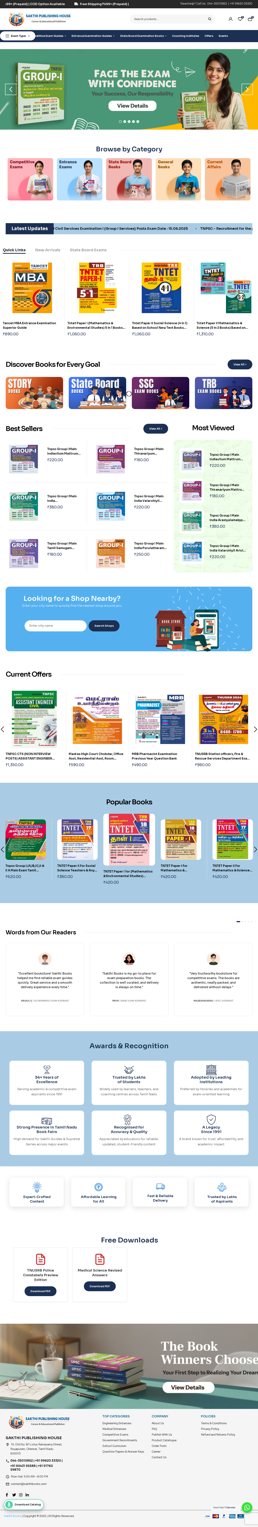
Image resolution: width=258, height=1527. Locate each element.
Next (131, 394)
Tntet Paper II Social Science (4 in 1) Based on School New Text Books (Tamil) (159, 327)
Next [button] (247, 89)
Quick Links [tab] (14, 250)
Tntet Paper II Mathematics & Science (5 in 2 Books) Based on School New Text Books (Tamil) (221, 327)
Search (210, 19)
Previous (2, 729)
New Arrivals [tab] (47, 250)
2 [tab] (124, 121)
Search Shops (104, 625)
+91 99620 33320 (241, 3)
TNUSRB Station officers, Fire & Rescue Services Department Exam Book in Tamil (159, 758)
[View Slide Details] (129, 89)
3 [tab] (129, 121)
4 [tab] (133, 121)
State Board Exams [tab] (88, 250)
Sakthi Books (13, 1516)
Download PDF (40, 1291)
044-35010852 (217, 3)
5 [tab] (137, 121)
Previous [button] (10, 89)
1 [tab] (120, 121)
